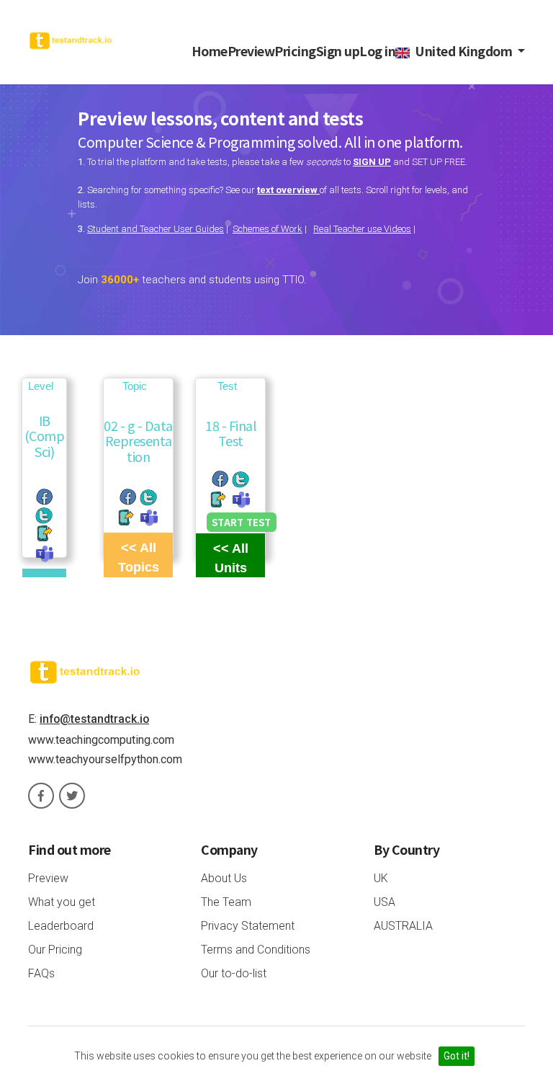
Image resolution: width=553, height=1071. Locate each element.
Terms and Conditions (255, 949)
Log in (377, 51)
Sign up (338, 51)
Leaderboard (61, 926)
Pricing (295, 51)
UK (381, 878)
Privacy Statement (248, 926)
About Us (224, 878)
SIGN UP (372, 161)
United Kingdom (462, 51)
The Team (226, 902)
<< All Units (230, 558)
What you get (61, 902)
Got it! (456, 1056)
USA (384, 902)
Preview (251, 51)
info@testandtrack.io (94, 719)
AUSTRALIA (403, 926)
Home (210, 51)
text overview (288, 190)
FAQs (41, 973)
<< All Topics (138, 557)
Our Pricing (55, 949)
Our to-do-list (233, 973)
